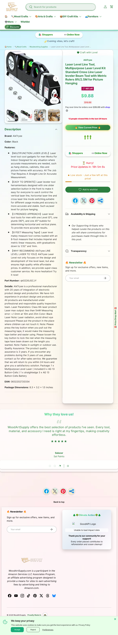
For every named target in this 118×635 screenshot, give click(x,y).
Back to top (59, 502)
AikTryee (87, 60)
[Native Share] (100, 200)
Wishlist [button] (25, 21)
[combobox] (60, 7)
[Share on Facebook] (75, 200)
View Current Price (87, 127)
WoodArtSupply (19, 615)
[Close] (115, 619)
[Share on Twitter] (83, 200)
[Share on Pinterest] (91, 200)
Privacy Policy (84, 625)
